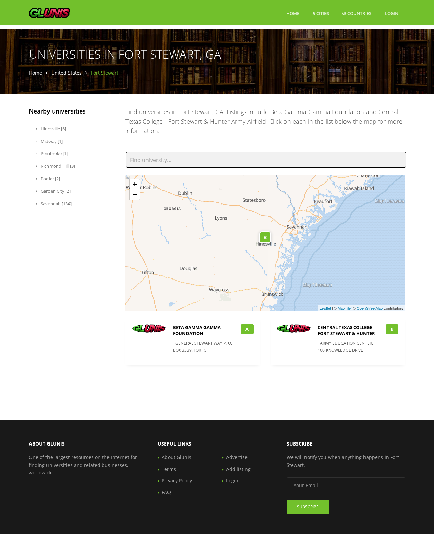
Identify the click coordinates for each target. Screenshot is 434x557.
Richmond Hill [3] (57, 166)
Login (391, 13)
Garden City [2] (55, 191)
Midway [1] (51, 141)
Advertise (237, 457)
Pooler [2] (50, 179)
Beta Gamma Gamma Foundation (197, 330)
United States (66, 72)
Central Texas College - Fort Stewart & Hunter (346, 330)
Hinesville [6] (53, 129)
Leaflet (325, 308)
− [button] (135, 194)
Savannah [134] (56, 204)
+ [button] (135, 184)
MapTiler (345, 308)
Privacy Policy (177, 480)
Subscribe (308, 507)
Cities (322, 13)
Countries (358, 13)
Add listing (238, 469)
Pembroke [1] (54, 153)
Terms (169, 469)
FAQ (166, 492)
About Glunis (176, 457)
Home (292, 13)
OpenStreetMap (370, 308)
